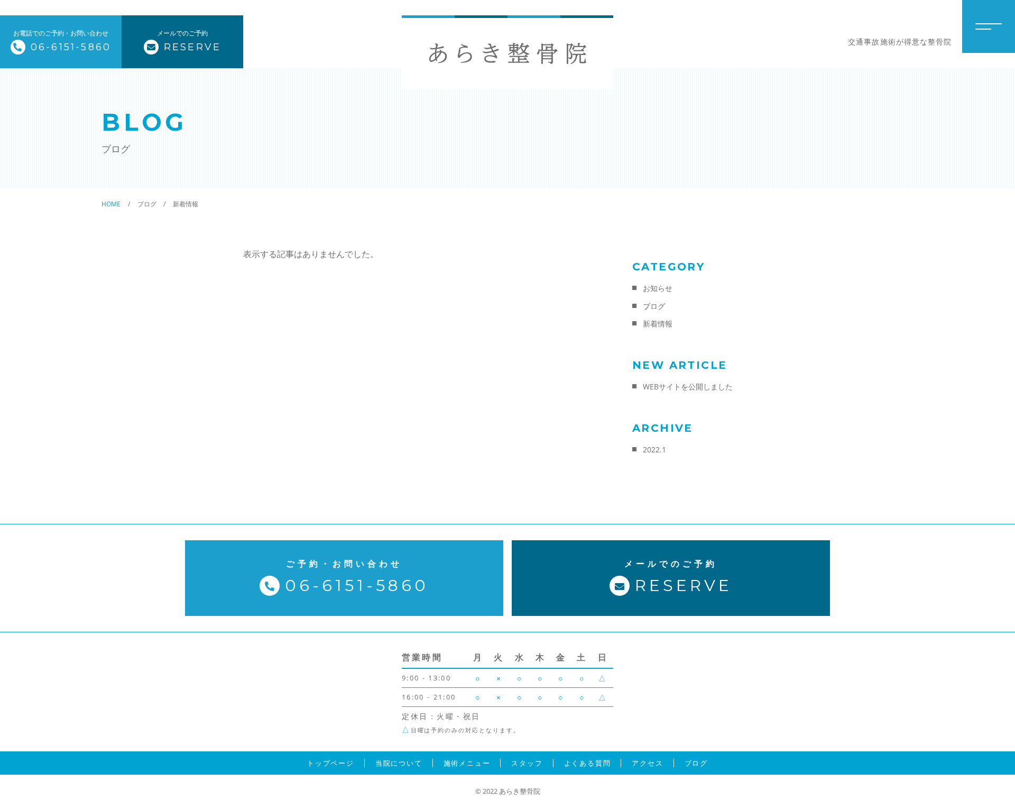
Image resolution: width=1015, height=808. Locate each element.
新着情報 (657, 324)
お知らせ (657, 288)
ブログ (654, 306)
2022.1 (654, 449)
